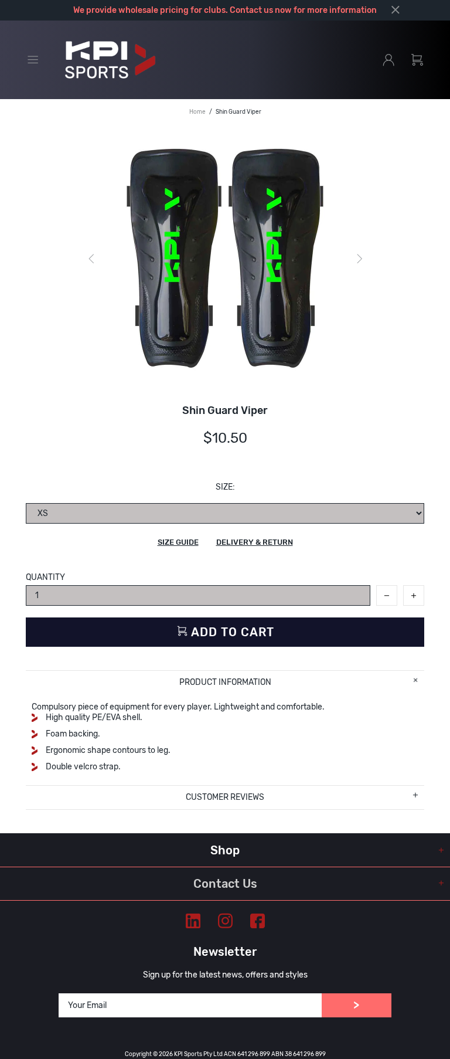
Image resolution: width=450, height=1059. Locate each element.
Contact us (251, 10)
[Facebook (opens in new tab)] (257, 920)
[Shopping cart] (417, 59)
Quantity (45, 577)
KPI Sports (110, 59)
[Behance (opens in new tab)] (193, 920)
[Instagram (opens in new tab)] (225, 920)
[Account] (388, 59)
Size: (225, 487)
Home (197, 112)
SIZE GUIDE (178, 542)
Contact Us (225, 884)
